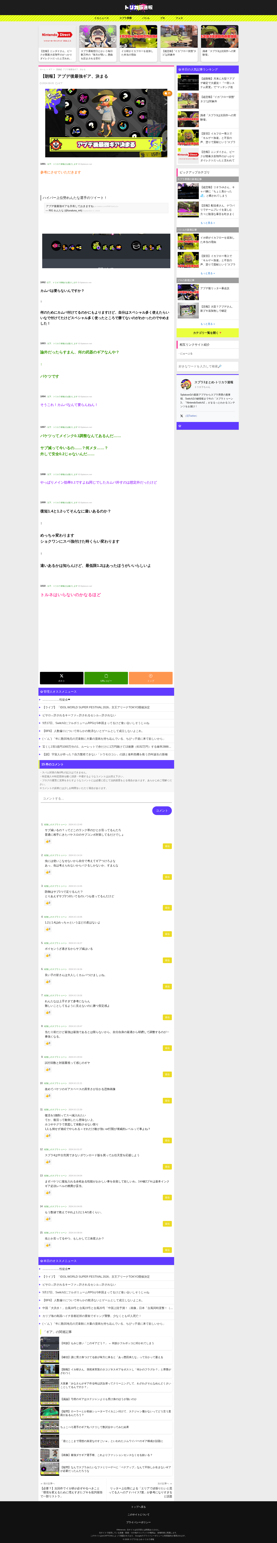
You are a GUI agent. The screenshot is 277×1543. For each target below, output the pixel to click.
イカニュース (101, 18)
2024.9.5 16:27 (75, 943)
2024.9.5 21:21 (75, 1083)
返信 (167, 846)
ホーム (43, 69)
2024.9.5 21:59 (75, 1109)
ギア (50, 69)
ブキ (162, 18)
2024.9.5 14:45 (75, 886)
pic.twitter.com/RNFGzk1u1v (106, 206)
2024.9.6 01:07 (75, 1149)
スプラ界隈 (125, 18)
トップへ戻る (138, 1506)
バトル (146, 18)
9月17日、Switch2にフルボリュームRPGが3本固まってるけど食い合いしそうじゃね (95, 723)
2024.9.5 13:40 (75, 824)
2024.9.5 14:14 (75, 855)
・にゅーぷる (185, 353)
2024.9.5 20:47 (75, 1026)
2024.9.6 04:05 (75, 1206)
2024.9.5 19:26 (75, 995)
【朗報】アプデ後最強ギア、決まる (70, 69)
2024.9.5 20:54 (75, 1057)
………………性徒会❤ (56, 699)
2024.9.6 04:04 (75, 1175)
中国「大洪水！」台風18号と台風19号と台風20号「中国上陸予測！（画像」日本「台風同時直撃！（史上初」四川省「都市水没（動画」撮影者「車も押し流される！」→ (108, 1308)
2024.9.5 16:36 (75, 969)
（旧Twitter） (191, 415)
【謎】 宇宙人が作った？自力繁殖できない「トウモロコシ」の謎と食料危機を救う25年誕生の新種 (105, 754)
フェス (179, 18)
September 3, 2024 (91, 211)
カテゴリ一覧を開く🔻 (207, 332)
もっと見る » (207, 222)
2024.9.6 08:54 (75, 1233)
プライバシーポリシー (138, 1522)
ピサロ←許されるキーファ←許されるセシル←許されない (79, 715)
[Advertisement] (106, 642)
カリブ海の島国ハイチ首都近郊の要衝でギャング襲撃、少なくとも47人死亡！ (92, 1315)
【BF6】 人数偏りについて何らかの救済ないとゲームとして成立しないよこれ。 (93, 730)
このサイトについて (139, 1514)
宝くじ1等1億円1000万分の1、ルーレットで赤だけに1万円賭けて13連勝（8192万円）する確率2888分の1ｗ (108, 746)
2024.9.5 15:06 (75, 917)
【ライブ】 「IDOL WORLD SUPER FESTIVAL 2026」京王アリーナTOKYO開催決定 (96, 707)
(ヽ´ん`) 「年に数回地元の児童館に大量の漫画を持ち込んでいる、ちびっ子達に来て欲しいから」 (104, 738)
